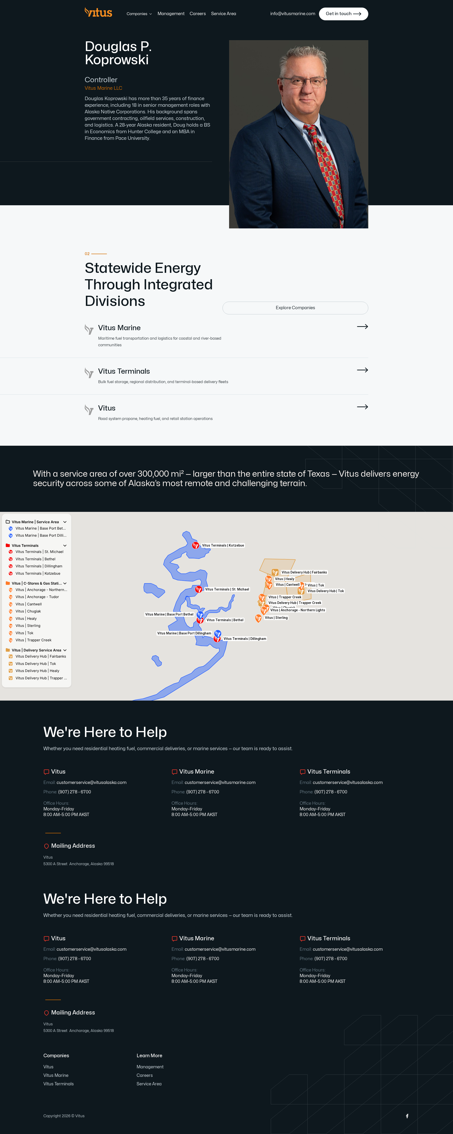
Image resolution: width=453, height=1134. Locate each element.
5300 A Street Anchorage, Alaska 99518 (78, 864)
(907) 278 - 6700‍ (74, 792)
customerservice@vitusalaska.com (91, 783)
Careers (198, 14)
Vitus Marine (55, 1076)
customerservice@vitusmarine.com (220, 783)
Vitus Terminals (58, 1084)
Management (171, 14)
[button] (139, 14)
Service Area (223, 14)
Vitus (48, 857)
